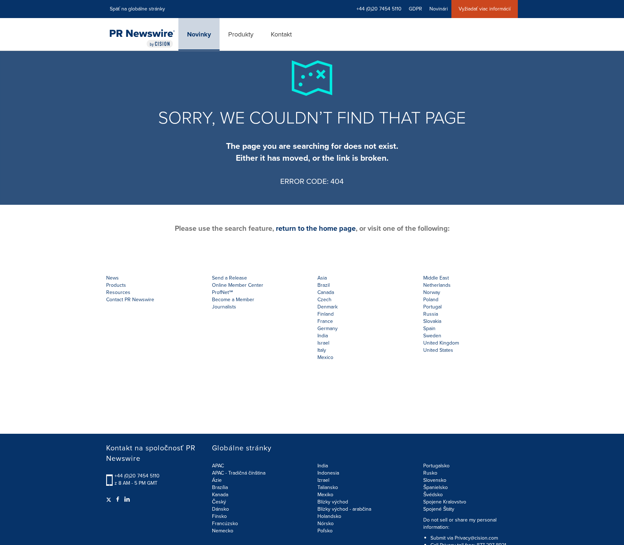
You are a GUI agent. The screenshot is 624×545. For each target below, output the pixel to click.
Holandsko (329, 516)
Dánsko (220, 509)
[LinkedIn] (127, 499)
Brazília (220, 487)
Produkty (241, 34)
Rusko (430, 473)
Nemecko (222, 531)
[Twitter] (109, 499)
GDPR (415, 9)
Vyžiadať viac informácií (485, 9)
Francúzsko (225, 523)
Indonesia (328, 473)
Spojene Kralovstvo (444, 502)
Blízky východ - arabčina (344, 509)
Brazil (323, 285)
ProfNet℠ (222, 292)
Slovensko (434, 480)
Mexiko (325, 494)
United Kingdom (441, 343)
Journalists (224, 307)
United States (438, 350)
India (322, 466)
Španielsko (435, 487)
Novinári (438, 9)
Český (219, 502)
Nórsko (325, 523)
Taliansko (327, 487)
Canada (325, 292)
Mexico (325, 357)
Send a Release (229, 278)
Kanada (220, 494)
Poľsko (325, 531)
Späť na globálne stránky (137, 9)
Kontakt (281, 34)
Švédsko (433, 494)
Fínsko (219, 516)
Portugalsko (436, 466)
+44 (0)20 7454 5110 (137, 476)
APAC (218, 466)
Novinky (199, 34)
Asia (322, 278)
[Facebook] (117, 499)
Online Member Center (237, 285)
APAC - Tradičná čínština (238, 473)
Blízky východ (332, 502)
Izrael (323, 480)
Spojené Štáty (438, 509)
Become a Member (233, 299)
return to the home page (316, 228)
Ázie (217, 480)
